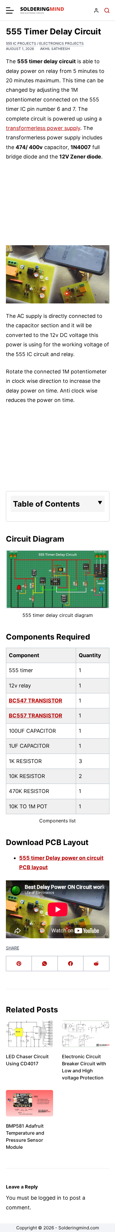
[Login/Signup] (96, 10)
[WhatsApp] (45, 963)
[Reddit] (96, 963)
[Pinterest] (19, 963)
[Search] (106, 10)
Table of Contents (46, 503)
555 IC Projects (21, 43)
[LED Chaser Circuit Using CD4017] (29, 1034)
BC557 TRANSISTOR (35, 715)
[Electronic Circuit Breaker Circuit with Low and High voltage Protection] (85, 1034)
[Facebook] (71, 963)
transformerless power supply (43, 128)
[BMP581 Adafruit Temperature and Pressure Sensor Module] (29, 1103)
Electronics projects (61, 43)
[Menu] (10, 10)
